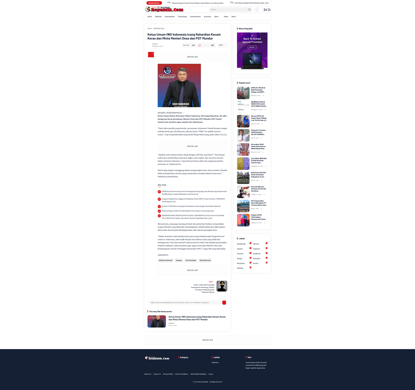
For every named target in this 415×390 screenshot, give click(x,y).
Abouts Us (147, 374)
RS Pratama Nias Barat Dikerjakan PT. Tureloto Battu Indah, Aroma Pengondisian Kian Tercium (259, 203)
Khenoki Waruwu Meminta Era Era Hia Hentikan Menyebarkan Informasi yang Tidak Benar (259, 189)
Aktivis (260, 243)
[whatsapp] (151, 78)
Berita (260, 263)
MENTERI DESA (158, 28)
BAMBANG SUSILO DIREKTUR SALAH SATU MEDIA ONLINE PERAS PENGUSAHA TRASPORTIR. (259, 104)
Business (215, 362)
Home (150, 16)
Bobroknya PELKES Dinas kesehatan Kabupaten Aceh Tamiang (258, 174)
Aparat (244, 248)
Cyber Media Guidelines (198, 374)
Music (233, 16)
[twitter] (259, 374)
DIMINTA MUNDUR (165, 260)
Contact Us (157, 374)
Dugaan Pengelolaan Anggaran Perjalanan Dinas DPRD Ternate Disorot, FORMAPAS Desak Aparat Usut (193, 200)
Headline (179, 260)
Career (211, 374)
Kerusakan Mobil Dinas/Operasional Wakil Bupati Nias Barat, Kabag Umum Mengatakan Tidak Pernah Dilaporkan (258, 146)
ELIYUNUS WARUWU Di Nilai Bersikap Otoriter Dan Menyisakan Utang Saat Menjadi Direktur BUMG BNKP (259, 160)
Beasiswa (244, 263)
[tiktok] (266, 374)
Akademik (244, 243)
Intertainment (195, 16)
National (158, 16)
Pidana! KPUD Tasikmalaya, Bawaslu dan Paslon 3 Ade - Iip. (258, 217)
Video (226, 16)
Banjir (244, 258)
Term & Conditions (181, 374)
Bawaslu (260, 258)
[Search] (249, 9)
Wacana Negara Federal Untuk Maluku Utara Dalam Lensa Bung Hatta (165, 3)
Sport (216, 16)
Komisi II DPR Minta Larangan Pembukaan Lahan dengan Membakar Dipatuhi (191, 206)
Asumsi (244, 253)
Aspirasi (260, 248)
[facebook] (151, 60)
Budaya (244, 268)
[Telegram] (151, 72)
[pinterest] (151, 83)
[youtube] (269, 374)
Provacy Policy (168, 374)
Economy (207, 16)
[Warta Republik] (164, 12)
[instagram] (262, 374)
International (170, 16)
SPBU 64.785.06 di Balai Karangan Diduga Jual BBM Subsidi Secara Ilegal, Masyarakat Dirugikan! (259, 90)
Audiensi (260, 253)
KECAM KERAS (191, 260)
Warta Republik (203, 382)
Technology (182, 16)
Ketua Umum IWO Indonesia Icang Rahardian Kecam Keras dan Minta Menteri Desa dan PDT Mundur (197, 318)
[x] (151, 66)
